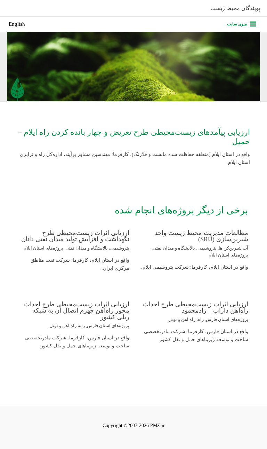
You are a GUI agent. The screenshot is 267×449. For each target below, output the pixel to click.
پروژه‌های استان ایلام (228, 255)
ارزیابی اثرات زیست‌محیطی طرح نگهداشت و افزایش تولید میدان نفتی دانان (75, 236)
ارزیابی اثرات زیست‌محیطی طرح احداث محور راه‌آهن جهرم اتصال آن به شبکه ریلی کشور (76, 310)
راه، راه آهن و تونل (186, 319)
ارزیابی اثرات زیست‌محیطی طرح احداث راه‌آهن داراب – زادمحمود (195, 307)
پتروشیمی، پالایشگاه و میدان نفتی (185, 248)
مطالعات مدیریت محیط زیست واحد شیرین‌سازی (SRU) (201, 236)
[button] (17, 24)
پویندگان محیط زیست (235, 8)
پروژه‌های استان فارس (227, 319)
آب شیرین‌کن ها (233, 248)
